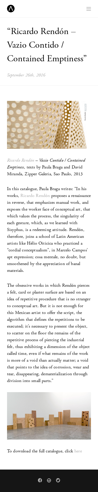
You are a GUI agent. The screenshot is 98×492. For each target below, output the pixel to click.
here (78, 451)
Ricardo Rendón (20, 160)
